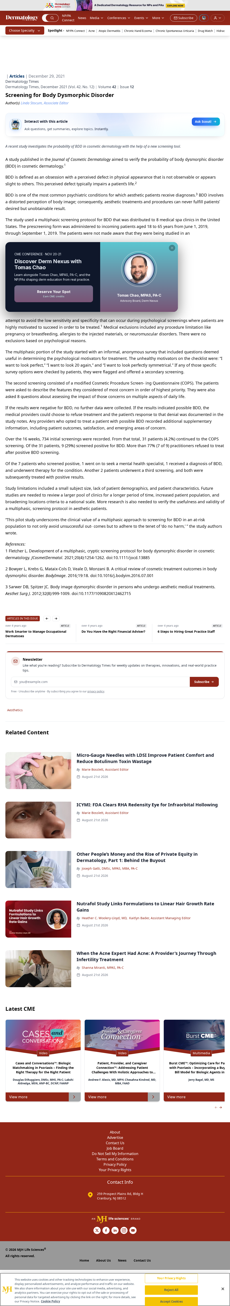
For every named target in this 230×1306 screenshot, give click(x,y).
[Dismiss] (172, 248)
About (115, 1132)
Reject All (171, 1290)
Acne (91, 31)
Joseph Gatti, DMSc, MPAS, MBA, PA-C (110, 868)
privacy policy (95, 691)
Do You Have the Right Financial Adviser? (113, 631)
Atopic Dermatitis (109, 31)
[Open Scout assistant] (204, 18)
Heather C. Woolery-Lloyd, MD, (104, 918)
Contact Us (115, 1142)
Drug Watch (205, 31)
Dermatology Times (22, 81)
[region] (115, 1289)
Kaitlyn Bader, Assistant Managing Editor (160, 918)
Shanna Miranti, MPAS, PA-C (103, 967)
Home (84, 1260)
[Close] (223, 1289)
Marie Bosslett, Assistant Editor (105, 769)
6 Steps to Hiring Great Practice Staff (186, 631)
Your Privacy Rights (115, 1169)
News (82, 18)
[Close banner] (224, 6)
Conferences (116, 18)
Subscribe (201, 682)
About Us (103, 1260)
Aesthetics (15, 710)
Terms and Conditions (115, 1159)
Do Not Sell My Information (115, 1153)
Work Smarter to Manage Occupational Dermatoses (35, 633)
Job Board (115, 1148)
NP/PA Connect (68, 17)
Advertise (115, 1137)
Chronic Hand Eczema (138, 31)
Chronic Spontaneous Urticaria (175, 31)
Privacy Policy (115, 1164)
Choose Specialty (21, 30)
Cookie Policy (50, 1301)
